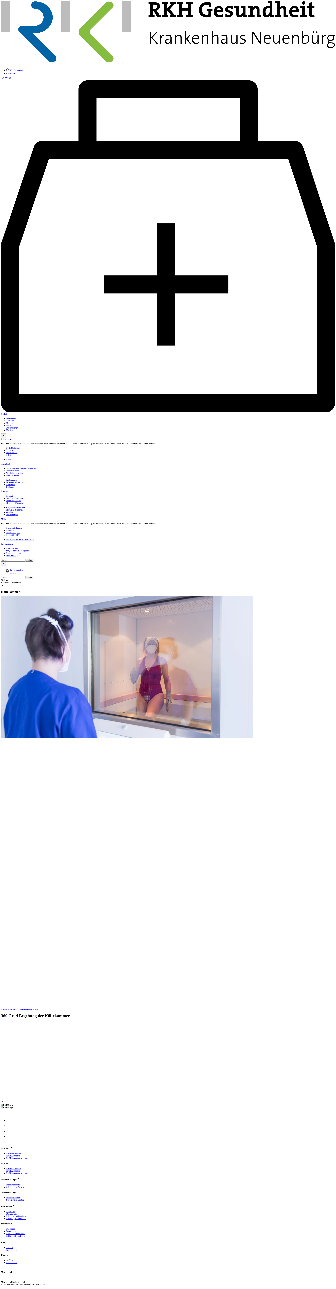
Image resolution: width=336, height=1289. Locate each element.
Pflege (35, 1009)
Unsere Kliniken (8, 1009)
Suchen (29, 560)
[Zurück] (3, 564)
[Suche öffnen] (3, 79)
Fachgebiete (27, 1009)
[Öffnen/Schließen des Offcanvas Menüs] (8, 79)
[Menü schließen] (3, 436)
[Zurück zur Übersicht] (168, 1007)
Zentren (18, 1009)
